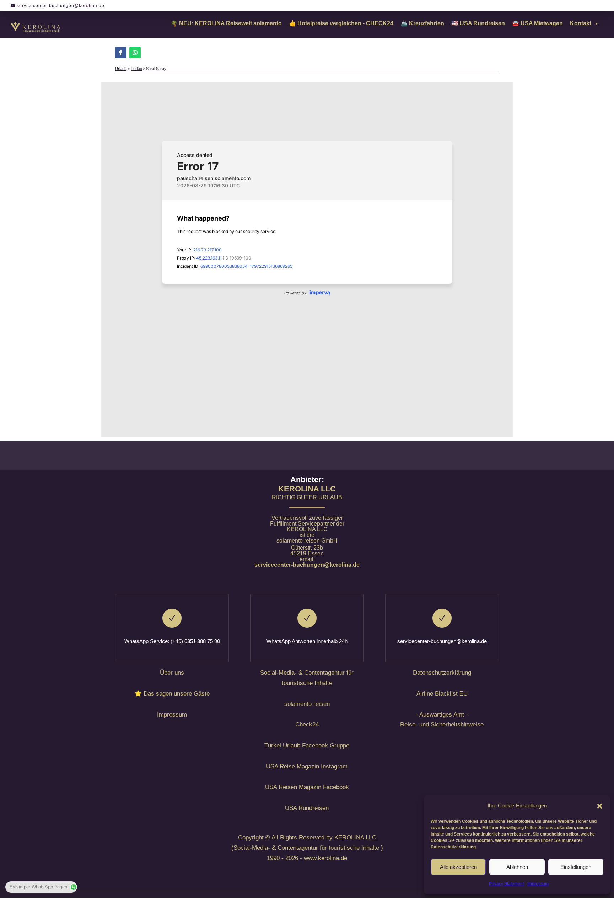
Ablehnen (517, 867)
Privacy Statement (506, 883)
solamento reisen (307, 704)
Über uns (172, 672)
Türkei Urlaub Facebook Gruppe (306, 745)
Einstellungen (575, 867)
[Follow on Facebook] (120, 52)
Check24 (307, 724)
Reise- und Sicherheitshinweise (442, 724)
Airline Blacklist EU (442, 693)
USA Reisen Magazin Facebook (307, 787)
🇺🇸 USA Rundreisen (478, 23)
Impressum (538, 883)
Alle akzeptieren (458, 867)
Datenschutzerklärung (442, 672)
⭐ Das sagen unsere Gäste (172, 693)
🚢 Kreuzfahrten (422, 23)
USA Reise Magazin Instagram (307, 766)
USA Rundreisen (307, 808)
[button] (599, 806)
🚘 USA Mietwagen (537, 23)
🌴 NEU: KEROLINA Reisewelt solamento (226, 23)
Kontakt (580, 23)
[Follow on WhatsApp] (135, 52)
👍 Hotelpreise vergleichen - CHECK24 (341, 23)
